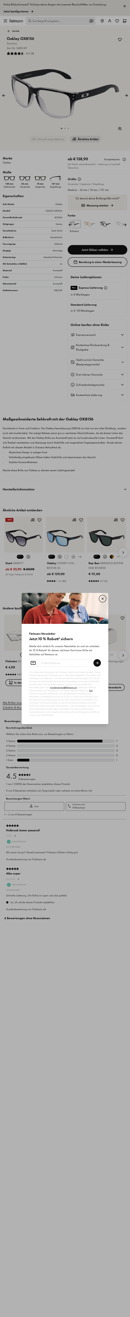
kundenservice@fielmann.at (63, 687)
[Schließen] (102, 598)
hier (91, 690)
